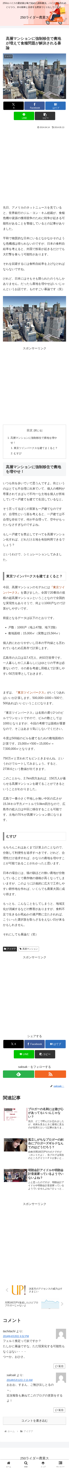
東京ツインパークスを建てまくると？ (36, 447)
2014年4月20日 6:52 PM (16, 1336)
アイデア (11, 949)
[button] (45, 116)
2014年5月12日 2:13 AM (20, 1380)
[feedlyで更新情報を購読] (18, 1074)
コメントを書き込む (34, 1420)
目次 (30, 430)
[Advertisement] (34, 166)
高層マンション (30, 949)
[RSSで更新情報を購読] (50, 1074)
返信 (60, 1366)
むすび (18, 453)
